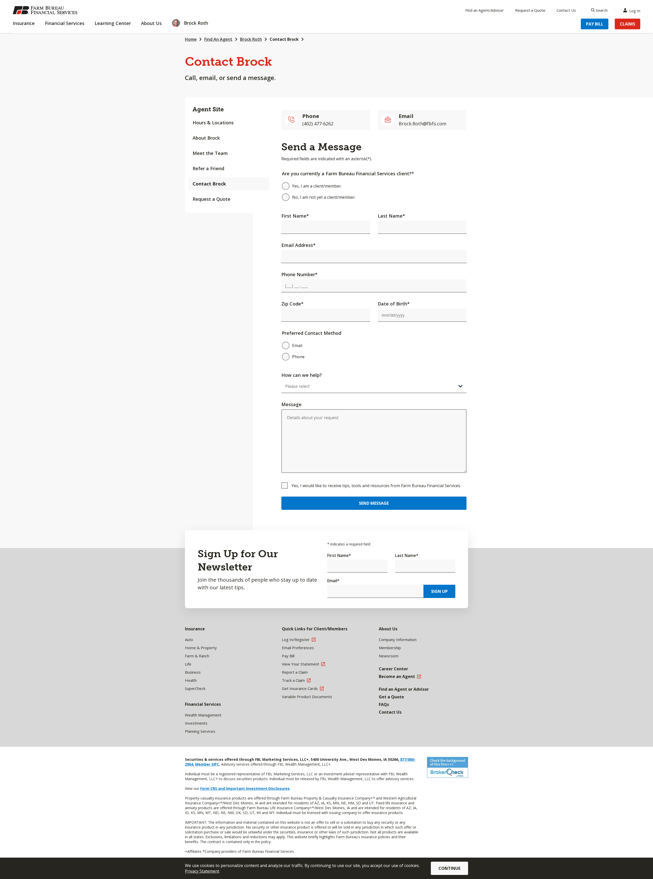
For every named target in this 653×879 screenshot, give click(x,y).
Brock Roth (251, 39)
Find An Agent (218, 39)
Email (333, 580)
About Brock (206, 138)
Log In (634, 10)
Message (291, 404)
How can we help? (301, 375)
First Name (295, 216)
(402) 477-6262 (317, 124)
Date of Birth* (394, 304)
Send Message (374, 503)
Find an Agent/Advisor (484, 10)
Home (191, 39)
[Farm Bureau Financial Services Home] (46, 10)
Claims (627, 24)
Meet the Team (210, 153)
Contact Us (566, 10)
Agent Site (208, 109)
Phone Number (299, 274)
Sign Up (439, 591)
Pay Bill (594, 24)
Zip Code (292, 304)
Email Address (298, 245)
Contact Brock (284, 39)
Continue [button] (449, 868)
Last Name (391, 216)
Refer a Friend (208, 168)
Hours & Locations (213, 122)
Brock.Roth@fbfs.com (422, 124)
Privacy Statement (202, 871)
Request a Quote (530, 10)
